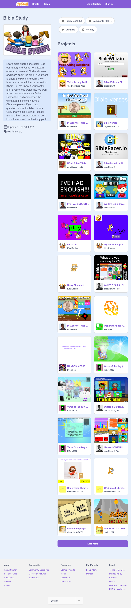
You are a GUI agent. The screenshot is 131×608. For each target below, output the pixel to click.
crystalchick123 (111, 126)
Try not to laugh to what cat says (115, 244)
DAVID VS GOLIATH (114, 528)
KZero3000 (109, 369)
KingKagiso (72, 248)
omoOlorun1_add (75, 167)
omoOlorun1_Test (112, 288)
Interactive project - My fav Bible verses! (78, 528)
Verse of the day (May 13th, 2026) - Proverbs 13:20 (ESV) (78, 406)
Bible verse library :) (78, 487)
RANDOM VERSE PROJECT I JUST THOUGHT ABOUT (78, 366)
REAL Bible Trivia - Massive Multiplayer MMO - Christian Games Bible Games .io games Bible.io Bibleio (78, 163)
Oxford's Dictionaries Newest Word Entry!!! (115, 406)
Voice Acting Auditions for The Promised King (78, 82)
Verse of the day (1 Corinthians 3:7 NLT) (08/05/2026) (115, 366)
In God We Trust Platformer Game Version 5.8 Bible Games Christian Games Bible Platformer (78, 325)
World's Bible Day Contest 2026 (115, 203)
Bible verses (110, 122)
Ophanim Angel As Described (115, 325)
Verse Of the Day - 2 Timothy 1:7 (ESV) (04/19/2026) (78, 447)
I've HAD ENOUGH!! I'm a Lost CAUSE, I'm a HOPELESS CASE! (78, 203)
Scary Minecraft (75, 285)
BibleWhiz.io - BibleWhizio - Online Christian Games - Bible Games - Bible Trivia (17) (115, 82)
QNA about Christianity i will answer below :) (115, 487)
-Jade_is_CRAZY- (75, 532)
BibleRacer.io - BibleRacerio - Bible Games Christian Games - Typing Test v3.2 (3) (115, 163)
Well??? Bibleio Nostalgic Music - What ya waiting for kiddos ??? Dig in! (115, 285)
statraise (108, 329)
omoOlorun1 (109, 85)
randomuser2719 (75, 491)
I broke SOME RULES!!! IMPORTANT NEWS (115, 447)
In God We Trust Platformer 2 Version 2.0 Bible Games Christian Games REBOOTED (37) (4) (78, 122)
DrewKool (71, 369)
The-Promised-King (76, 85)
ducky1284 (109, 532)
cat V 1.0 (72, 244)
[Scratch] (22, 4)
